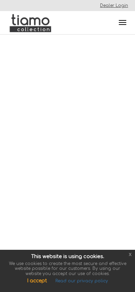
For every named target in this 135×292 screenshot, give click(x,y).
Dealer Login (114, 5)
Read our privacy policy (81, 281)
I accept (37, 280)
